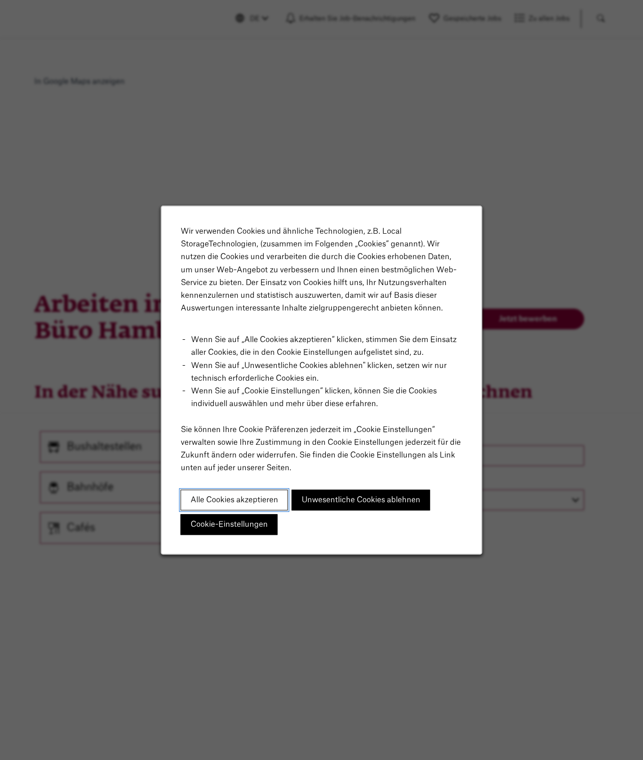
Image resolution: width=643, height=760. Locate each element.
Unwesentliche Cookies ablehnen (361, 500)
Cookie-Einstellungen (229, 524)
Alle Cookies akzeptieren (234, 500)
